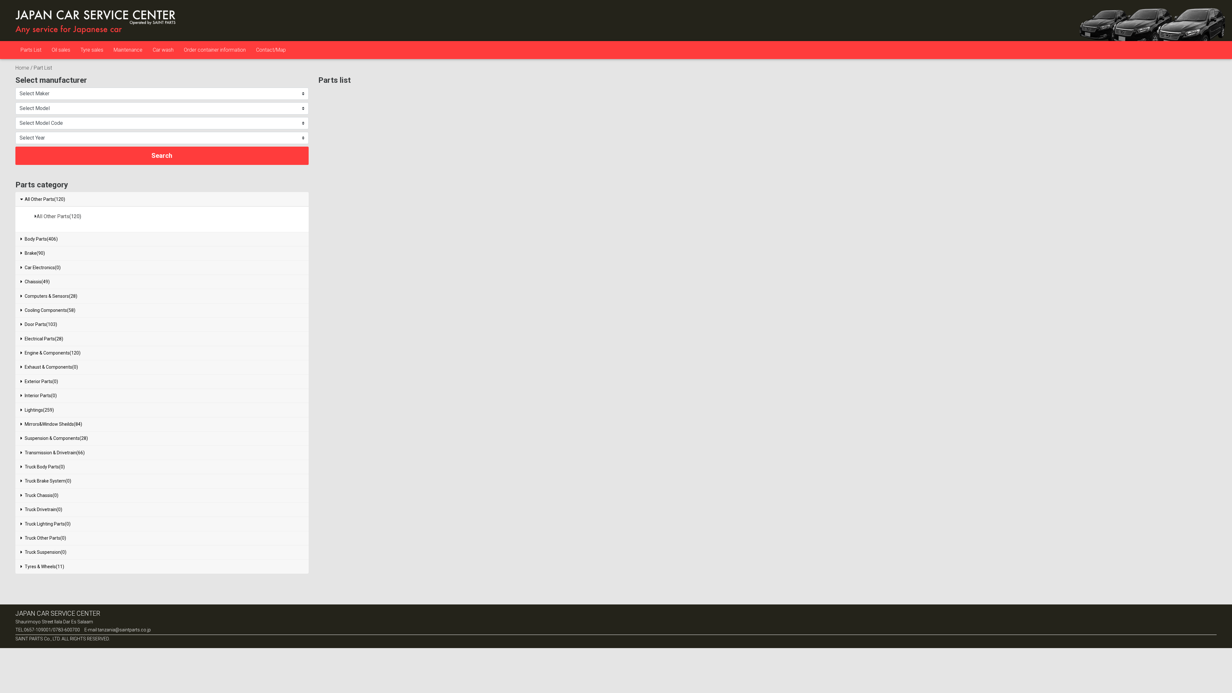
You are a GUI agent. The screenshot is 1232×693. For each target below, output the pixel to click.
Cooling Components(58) (50, 310)
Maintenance (128, 50)
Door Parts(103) (41, 324)
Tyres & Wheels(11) (44, 566)
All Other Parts (53, 216)
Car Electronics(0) (43, 267)
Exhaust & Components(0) (51, 367)
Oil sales (61, 50)
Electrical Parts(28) (44, 338)
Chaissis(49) (37, 281)
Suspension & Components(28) (56, 438)
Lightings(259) (39, 410)
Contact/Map (271, 50)
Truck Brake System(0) (48, 480)
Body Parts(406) (41, 239)
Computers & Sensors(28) (51, 296)
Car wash (163, 50)
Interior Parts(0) (41, 395)
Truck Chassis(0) (41, 495)
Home (22, 68)
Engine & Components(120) (53, 352)
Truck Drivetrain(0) (43, 509)
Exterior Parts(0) (41, 381)
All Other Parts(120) (45, 199)
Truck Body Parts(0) (45, 466)
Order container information (215, 50)
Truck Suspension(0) (45, 552)
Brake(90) (35, 253)
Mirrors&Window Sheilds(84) (53, 424)
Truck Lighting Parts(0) (48, 523)
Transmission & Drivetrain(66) (55, 452)
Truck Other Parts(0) (45, 538)
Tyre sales (92, 50)
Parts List (31, 50)
